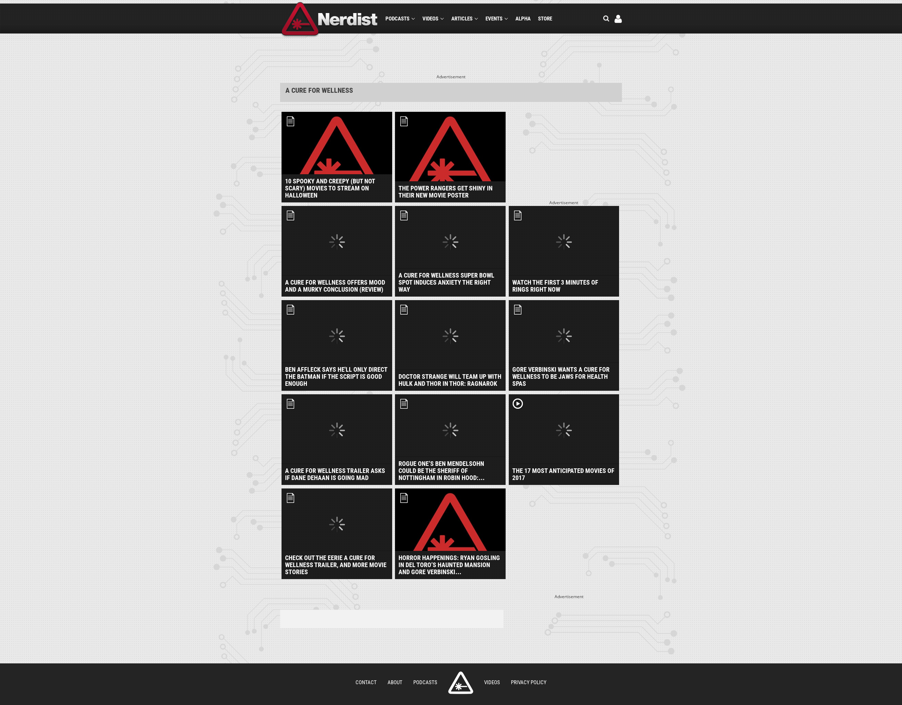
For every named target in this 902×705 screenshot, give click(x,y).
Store (545, 19)
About (395, 682)
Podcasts (397, 19)
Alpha (523, 19)
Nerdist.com (460, 682)
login (618, 19)
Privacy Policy (528, 682)
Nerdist (329, 20)
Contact (366, 682)
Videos (430, 19)
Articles (461, 19)
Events (494, 19)
